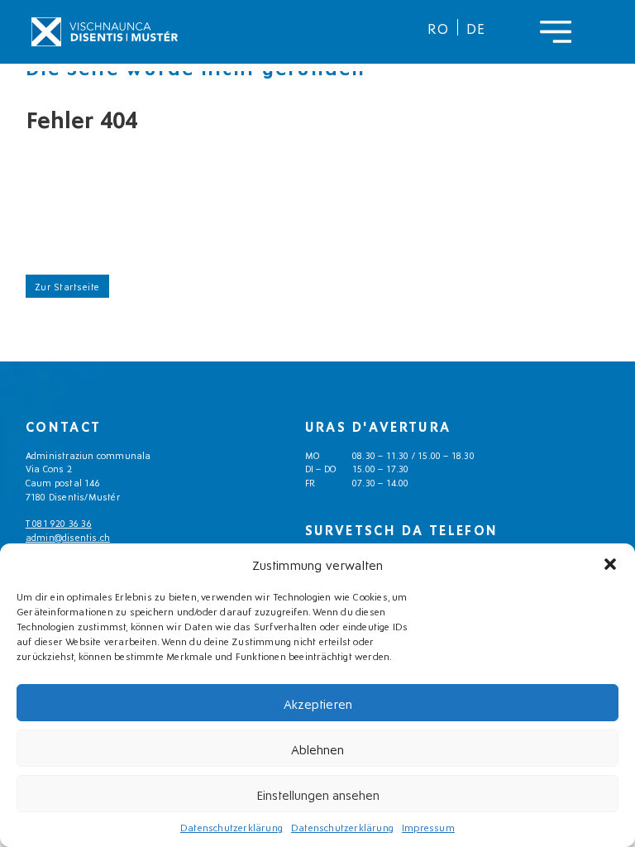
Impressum (428, 827)
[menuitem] (438, 27)
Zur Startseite (67, 286)
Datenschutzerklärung (231, 827)
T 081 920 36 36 (59, 523)
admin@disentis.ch (68, 537)
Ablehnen (317, 748)
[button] (610, 564)
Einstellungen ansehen (318, 794)
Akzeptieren (318, 703)
